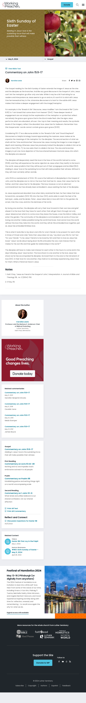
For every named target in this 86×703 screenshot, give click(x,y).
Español (54, 685)
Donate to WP (43, 662)
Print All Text (12, 508)
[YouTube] (63, 661)
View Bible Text (14, 68)
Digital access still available (18, 613)
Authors (44, 685)
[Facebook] (59, 661)
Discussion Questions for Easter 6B (22, 521)
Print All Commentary (16, 511)
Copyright (32, 685)
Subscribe (20, 685)
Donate (67, 5)
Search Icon (77, 4)
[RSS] (70, 661)
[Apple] (66, 661)
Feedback (66, 685)
